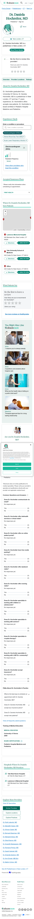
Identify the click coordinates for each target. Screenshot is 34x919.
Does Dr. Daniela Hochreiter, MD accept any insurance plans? (14, 706)
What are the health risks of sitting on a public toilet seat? (17, 392)
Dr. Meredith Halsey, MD (10, 826)
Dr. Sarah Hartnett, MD (10, 851)
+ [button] (5, 211)
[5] (24, 71)
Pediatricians (16, 8)
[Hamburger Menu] (5, 2)
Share (24, 26)
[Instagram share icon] (22, 910)
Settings (17, 472)
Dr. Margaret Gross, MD (10, 837)
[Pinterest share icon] (30, 910)
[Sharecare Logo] (12, 2)
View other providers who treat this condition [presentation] (14, 166)
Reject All (17, 464)
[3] (17, 71)
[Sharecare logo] (17, 908)
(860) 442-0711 (24, 243)
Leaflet (14, 230)
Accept (17, 468)
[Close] (31, 445)
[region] (17, 459)
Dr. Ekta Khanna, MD (9, 840)
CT (24, 8)
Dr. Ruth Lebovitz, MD (10, 822)
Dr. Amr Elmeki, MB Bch (10, 858)
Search (21, 3)
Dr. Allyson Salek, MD (10, 829)
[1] (11, 71)
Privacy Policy (12, 457)
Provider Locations (17, 79)
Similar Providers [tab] (11, 808)
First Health (8, 192)
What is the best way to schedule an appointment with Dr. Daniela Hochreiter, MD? (15, 697)
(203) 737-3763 (24, 258)
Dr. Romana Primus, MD (10, 848)
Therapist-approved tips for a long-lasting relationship (16, 414)
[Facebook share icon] (19, 910)
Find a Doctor (6, 8)
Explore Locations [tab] (11, 813)
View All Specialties (9, 803)
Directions (11, 243)
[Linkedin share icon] (25, 910)
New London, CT (18, 39)
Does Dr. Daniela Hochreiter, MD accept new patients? (14, 713)
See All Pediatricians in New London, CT (15, 869)
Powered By (5, 872)
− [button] (5, 214)
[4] (20, 71)
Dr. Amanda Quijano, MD (11, 855)
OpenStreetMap (21, 230)
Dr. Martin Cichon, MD (10, 862)
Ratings (29, 79)
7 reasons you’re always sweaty (15, 348)
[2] (14, 71)
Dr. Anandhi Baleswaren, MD (12, 844)
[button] (27, 495)
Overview (6, 79)
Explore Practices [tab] (11, 817)
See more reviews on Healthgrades (17, 314)
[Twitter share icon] (28, 910)
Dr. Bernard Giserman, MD (11, 833)
